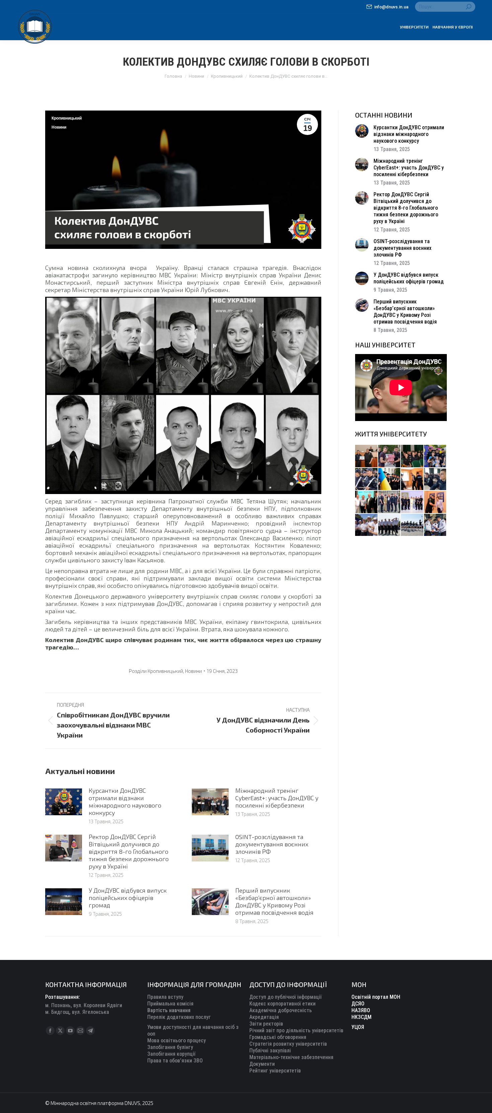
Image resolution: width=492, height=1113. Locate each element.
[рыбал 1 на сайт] (435, 456)
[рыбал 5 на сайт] (412, 456)
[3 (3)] (366, 502)
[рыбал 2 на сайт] (389, 479)
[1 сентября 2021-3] (412, 525)
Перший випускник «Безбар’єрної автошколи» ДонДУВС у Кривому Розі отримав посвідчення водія (274, 901)
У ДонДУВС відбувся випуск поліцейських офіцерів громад (128, 898)
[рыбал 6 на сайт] (389, 456)
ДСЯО (357, 1003)
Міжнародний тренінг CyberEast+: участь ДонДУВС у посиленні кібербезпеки (276, 798)
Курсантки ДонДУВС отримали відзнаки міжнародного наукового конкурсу (125, 801)
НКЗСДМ (361, 1017)
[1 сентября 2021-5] (366, 525)
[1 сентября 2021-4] (389, 525)
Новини (59, 127)
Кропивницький (67, 118)
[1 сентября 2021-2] (435, 525)
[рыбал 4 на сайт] (366, 456)
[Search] (468, 7)
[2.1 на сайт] (412, 479)
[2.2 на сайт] (435, 479)
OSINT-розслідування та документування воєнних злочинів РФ (271, 844)
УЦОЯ (357, 1027)
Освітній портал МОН (375, 997)
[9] (435, 502)
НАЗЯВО (360, 1010)
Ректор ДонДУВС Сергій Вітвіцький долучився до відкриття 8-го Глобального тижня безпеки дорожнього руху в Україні (129, 851)
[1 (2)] (389, 502)
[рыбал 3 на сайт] (366, 479)
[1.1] (412, 502)
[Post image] (63, 801)
